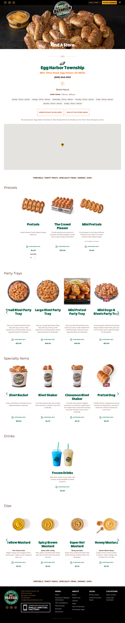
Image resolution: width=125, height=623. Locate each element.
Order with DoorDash (110, 599)
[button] (62, 145)
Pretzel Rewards (109, 3)
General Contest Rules (95, 599)
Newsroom (59, 612)
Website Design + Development (61, 618)
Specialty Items (67, 178)
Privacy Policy (94, 595)
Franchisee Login (78, 609)
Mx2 (71, 618)
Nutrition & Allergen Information (62, 599)
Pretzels (38, 178)
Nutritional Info (34, 246)
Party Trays (51, 178)
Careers (75, 601)
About (74, 595)
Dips (89, 178)
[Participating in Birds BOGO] (62, 63)
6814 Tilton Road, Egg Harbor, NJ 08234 (62, 72)
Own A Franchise (78, 606)
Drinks (81, 178)
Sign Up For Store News (77, 112)
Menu (57, 595)
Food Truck (76, 598)
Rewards (58, 609)
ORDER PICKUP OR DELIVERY (50, 112)
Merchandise (60, 606)
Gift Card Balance (61, 603)
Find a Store (94, 2)
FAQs (74, 604)
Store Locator (111, 595)
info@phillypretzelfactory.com (32, 600)
